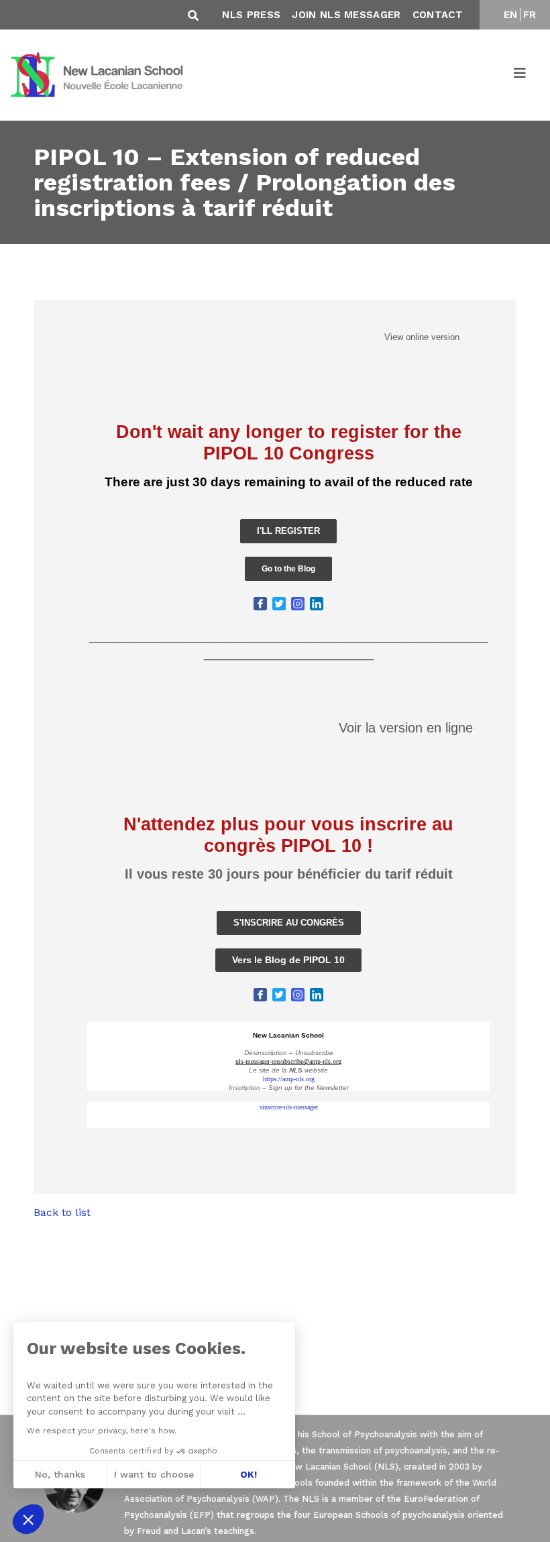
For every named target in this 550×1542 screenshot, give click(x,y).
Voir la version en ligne (406, 727)
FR (530, 15)
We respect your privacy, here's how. (101, 1430)
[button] (28, 1519)
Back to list (62, 1212)
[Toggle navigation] (520, 75)
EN (511, 15)
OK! (248, 1474)
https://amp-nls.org (289, 1079)
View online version (421, 337)
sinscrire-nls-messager (289, 1107)
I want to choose (154, 1474)
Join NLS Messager (346, 15)
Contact (437, 15)
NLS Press (251, 15)
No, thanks (60, 1474)
